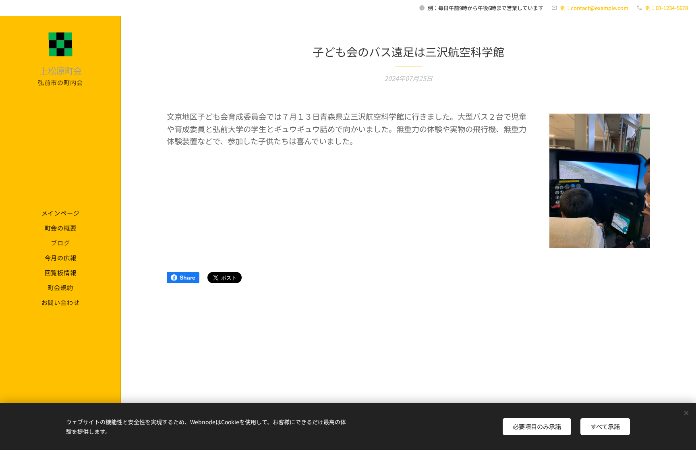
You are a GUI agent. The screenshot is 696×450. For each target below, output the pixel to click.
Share (187, 277)
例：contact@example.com (594, 8)
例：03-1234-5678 (666, 8)
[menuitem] (60, 213)
